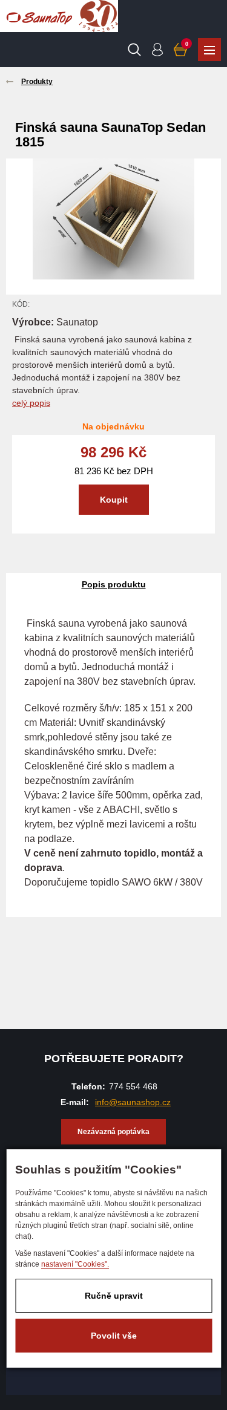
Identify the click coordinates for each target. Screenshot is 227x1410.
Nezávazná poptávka (113, 1132)
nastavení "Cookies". (75, 1264)
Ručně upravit (114, 1296)
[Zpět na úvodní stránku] (39, 16)
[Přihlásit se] (157, 49)
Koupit (114, 499)
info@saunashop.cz (133, 1102)
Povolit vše (114, 1335)
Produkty (209, 49)
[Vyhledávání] (134, 49)
